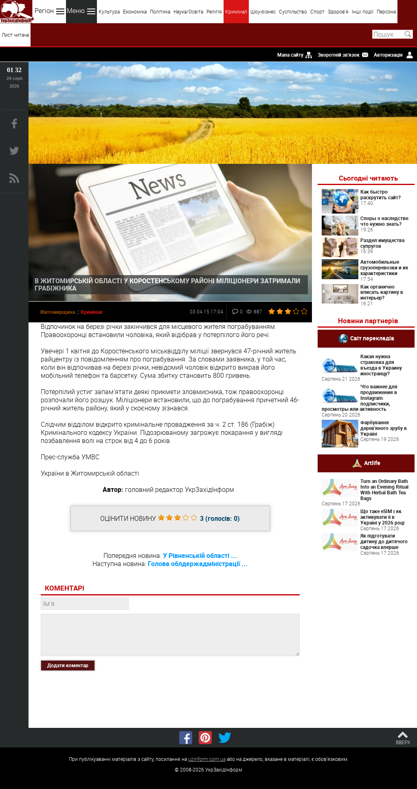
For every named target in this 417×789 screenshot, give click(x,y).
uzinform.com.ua (207, 759)
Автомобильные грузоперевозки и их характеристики (384, 267)
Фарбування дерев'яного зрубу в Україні (383, 428)
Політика (160, 11)
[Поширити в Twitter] (224, 737)
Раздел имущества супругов (382, 243)
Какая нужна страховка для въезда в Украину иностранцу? (381, 364)
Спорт (317, 11)
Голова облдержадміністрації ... (198, 563)
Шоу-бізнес (263, 11)
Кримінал (236, 11)
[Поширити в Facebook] (185, 737)
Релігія (214, 11)
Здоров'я (338, 11)
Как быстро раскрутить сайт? (380, 194)
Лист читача (15, 34)
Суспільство (293, 11)
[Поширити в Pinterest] (205, 737)
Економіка (135, 11)
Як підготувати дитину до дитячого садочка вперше (384, 541)
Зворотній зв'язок (339, 54)
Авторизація (388, 54)
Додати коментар (67, 665)
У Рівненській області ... (200, 555)
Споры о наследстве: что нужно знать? (384, 221)
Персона (386, 11)
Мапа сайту (290, 54)
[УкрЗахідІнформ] (17, 11)
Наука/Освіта (188, 11)
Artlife (372, 463)
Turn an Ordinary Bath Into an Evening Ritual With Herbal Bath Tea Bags (384, 489)
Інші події (362, 11)
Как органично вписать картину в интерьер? (381, 292)
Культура (109, 11)
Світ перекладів (372, 338)
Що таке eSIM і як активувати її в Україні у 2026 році (382, 517)
